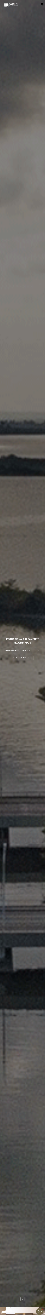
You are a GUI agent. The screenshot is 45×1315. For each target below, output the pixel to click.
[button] (39, 1311)
